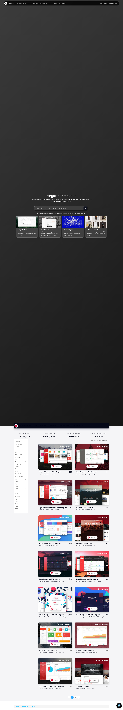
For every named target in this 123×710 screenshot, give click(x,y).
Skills (55, 3)
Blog (101, 3)
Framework (18, 450)
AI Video (27, 3)
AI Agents (20, 3)
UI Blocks (35, 3)
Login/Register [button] (113, 3)
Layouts (17, 441)
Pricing (106, 3)
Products (42, 3)
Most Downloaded (102, 440)
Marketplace (62, 3)
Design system (19, 476)
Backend (17, 496)
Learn (49, 3)
